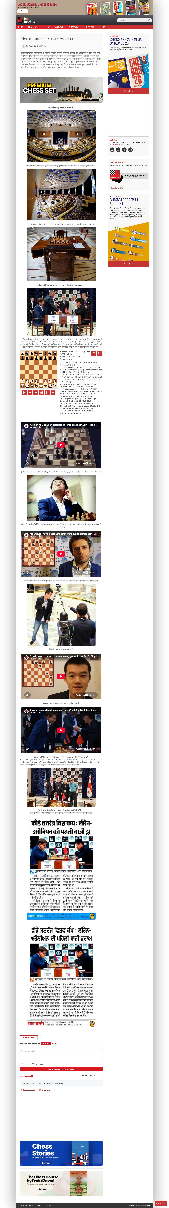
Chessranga (74, 27)
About (102, 27)
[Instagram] (130, 149)
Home (20, 27)
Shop (47, 27)
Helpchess (89, 27)
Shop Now (128, 91)
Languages (33, 27)
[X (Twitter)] (112, 149)
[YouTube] (118, 149)
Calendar (59, 27)
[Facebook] (124, 149)
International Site (116, 188)
